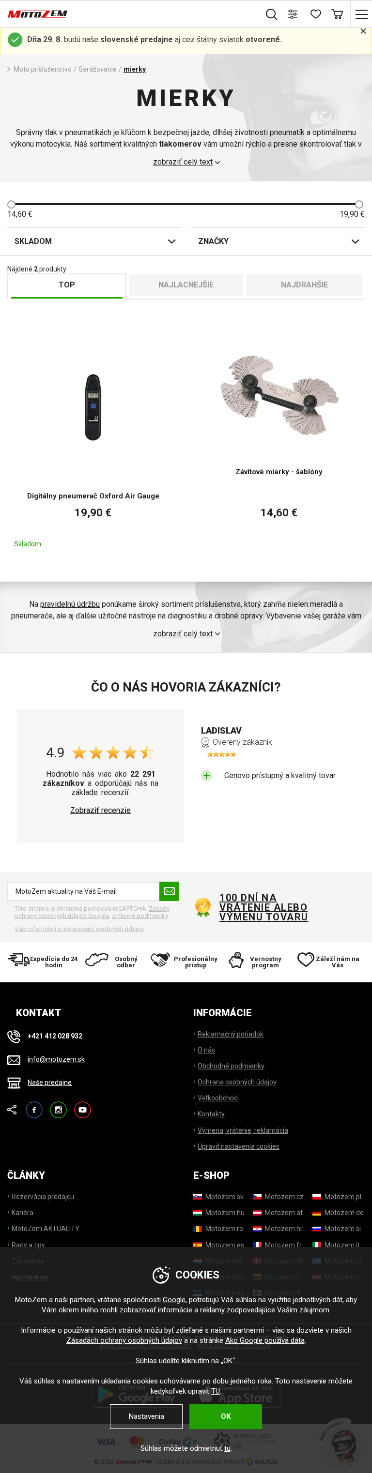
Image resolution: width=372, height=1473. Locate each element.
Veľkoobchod (218, 1098)
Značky (213, 241)
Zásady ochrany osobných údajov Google (92, 912)
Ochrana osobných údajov (237, 1082)
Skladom (33, 241)
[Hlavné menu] (361, 14)
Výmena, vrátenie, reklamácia (243, 1130)
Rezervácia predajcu (43, 1197)
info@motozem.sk (56, 1060)
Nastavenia (146, 1416)
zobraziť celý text (183, 162)
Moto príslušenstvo (43, 69)
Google (174, 1299)
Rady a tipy (28, 1245)
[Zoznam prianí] (315, 14)
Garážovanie (97, 69)
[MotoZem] (37, 14)
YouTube (82, 1105)
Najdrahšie (304, 284)
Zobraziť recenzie (100, 810)
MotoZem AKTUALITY (45, 1229)
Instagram (58, 1105)
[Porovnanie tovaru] (293, 14)
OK (226, 1416)
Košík (337, 14)
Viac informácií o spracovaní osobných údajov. (80, 928)
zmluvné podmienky (140, 915)
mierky (135, 69)
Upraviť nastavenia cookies (238, 1146)
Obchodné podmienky (231, 1066)
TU (215, 1391)
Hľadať (271, 14)
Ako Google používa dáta (265, 1340)
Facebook (34, 1105)
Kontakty (211, 1114)
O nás (206, 1050)
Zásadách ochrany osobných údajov (124, 1340)
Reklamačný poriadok (231, 1034)
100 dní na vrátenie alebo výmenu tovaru (264, 907)
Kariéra (22, 1213)
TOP (67, 284)
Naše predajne (50, 1082)
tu (227, 1448)
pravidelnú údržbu (70, 604)
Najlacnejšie (186, 284)
